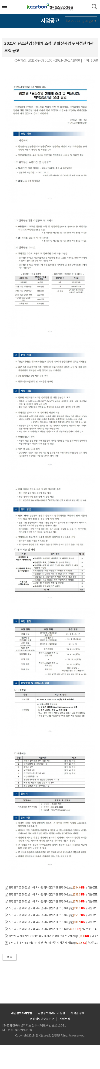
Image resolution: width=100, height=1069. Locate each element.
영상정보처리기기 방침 (51, 1013)
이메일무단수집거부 (42, 1019)
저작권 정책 (77, 1013)
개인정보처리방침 (21, 1013)
